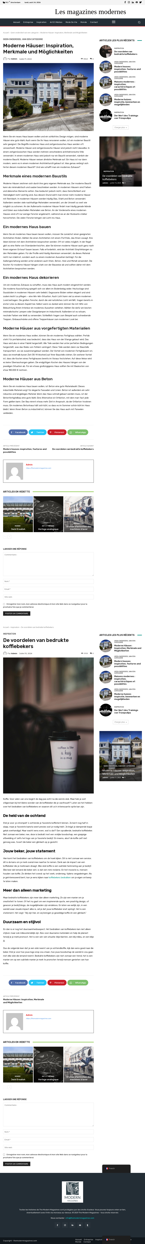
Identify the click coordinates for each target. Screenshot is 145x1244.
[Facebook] (125, 2)
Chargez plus (119, 127)
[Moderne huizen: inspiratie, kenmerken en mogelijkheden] (105, 100)
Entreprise (88, 1239)
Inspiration (78, 523)
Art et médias (48, 526)
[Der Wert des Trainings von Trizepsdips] (105, 115)
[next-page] (9, 537)
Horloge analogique (48, 529)
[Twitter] (140, 2)
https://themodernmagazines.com (38, 468)
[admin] (5, 59)
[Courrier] (137, 2)
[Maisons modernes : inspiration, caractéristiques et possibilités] (105, 82)
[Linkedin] (133, 2)
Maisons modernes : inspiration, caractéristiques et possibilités (124, 85)
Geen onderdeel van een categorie (25, 32)
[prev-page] (5, 537)
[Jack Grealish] (18, 514)
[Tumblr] (87, 1225)
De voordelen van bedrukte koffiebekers (73, 449)
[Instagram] (129, 2)
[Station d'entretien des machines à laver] (79, 514)
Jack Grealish (18, 529)
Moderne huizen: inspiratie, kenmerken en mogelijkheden (127, 102)
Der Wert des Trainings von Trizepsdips (126, 116)
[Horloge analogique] (48, 514)
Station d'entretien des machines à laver (78, 527)
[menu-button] (114, 22)
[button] (139, 22)
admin (14, 59)
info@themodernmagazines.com (80, 1218)
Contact (87, 1242)
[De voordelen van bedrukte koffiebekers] (105, 51)
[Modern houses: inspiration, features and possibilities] (105, 67)
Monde (18, 526)
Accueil (6, 32)
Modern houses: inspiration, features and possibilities (127, 69)
